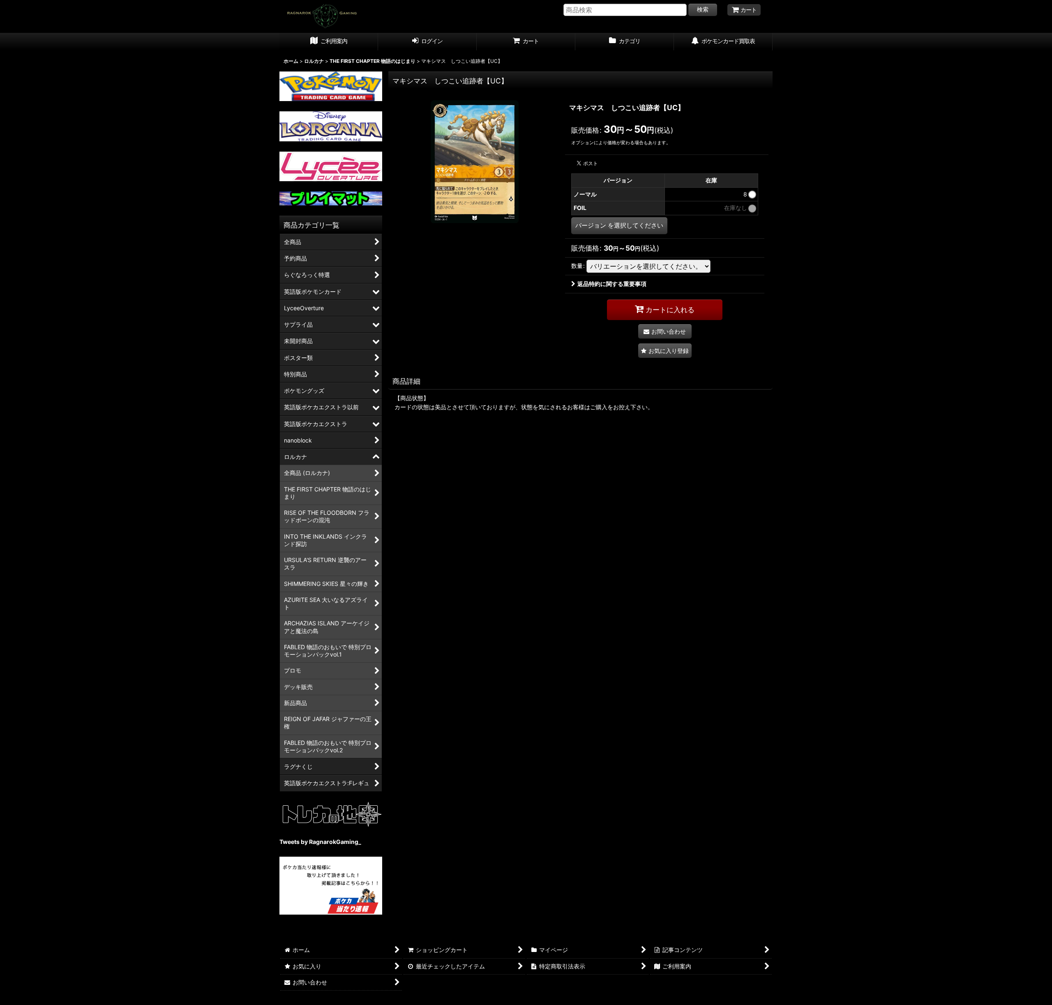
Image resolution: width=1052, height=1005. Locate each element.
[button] (665, 350)
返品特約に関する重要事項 (611, 283)
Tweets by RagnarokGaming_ (320, 841)
